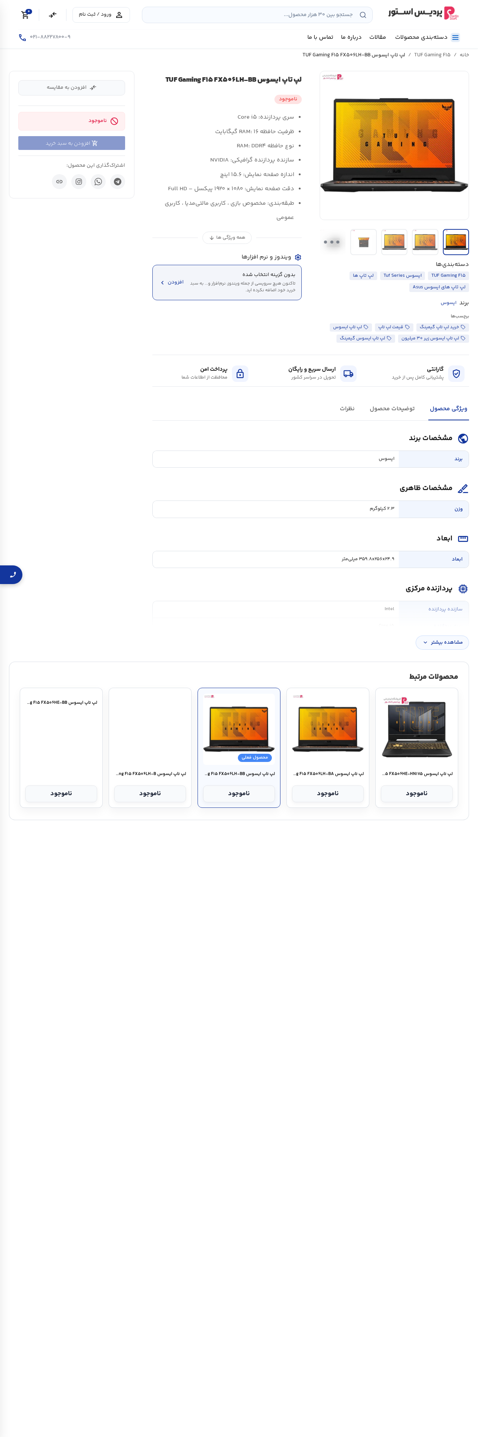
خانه (464, 55)
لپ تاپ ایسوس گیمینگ (362, 338)
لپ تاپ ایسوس (347, 327)
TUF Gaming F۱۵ (432, 55)
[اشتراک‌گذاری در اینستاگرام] (78, 181)
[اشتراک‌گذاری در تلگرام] (117, 181)
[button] (394, 145)
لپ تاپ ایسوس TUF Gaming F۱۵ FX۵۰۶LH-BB (238, 774)
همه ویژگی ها (227, 238)
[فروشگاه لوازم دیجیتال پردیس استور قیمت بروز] (422, 13)
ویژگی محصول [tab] (449, 409)
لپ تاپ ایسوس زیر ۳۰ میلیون (430, 338)
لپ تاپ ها (363, 275)
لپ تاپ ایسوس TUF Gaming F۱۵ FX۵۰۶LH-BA (327, 774)
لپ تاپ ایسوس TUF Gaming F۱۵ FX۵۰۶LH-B (150, 774)
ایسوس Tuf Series (403, 275)
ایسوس (448, 303)
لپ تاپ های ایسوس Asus (439, 287)
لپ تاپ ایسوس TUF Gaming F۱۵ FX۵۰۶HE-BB (61, 774)
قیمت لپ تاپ (390, 327)
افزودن (171, 282)
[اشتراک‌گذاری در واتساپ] (98, 181)
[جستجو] (362, 14)
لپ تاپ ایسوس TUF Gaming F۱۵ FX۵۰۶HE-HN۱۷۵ (416, 774)
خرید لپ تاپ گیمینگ (439, 327)
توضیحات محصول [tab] (392, 409)
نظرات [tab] (347, 409)
